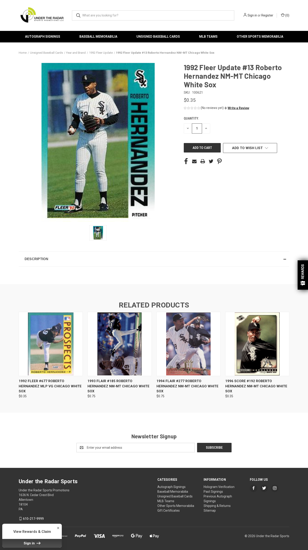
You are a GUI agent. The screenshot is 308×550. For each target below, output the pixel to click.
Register (267, 15)
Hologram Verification (219, 487)
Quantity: (191, 118)
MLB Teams (208, 36)
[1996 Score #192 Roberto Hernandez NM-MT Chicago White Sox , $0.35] (257, 344)
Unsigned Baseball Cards (158, 36)
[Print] (202, 161)
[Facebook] (186, 161)
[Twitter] (211, 161)
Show (303, 275)
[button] (236, 108)
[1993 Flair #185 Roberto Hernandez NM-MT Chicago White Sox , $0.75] (119, 344)
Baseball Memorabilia (98, 36)
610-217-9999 (33, 519)
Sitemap (210, 510)
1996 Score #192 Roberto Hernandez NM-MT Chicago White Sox (256, 386)
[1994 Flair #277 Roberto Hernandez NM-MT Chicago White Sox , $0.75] (188, 344)
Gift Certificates (168, 510)
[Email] (194, 161)
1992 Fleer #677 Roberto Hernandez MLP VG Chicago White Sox (50, 386)
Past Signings (213, 491)
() (287, 15)
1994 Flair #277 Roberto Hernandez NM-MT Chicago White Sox (187, 386)
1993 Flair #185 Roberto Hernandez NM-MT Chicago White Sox (118, 386)
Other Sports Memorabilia (260, 36)
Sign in (252, 15)
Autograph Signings (42, 36)
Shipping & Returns (217, 506)
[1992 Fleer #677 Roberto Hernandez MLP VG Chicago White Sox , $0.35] (51, 344)
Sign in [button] (30, 543)
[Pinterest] (219, 161)
